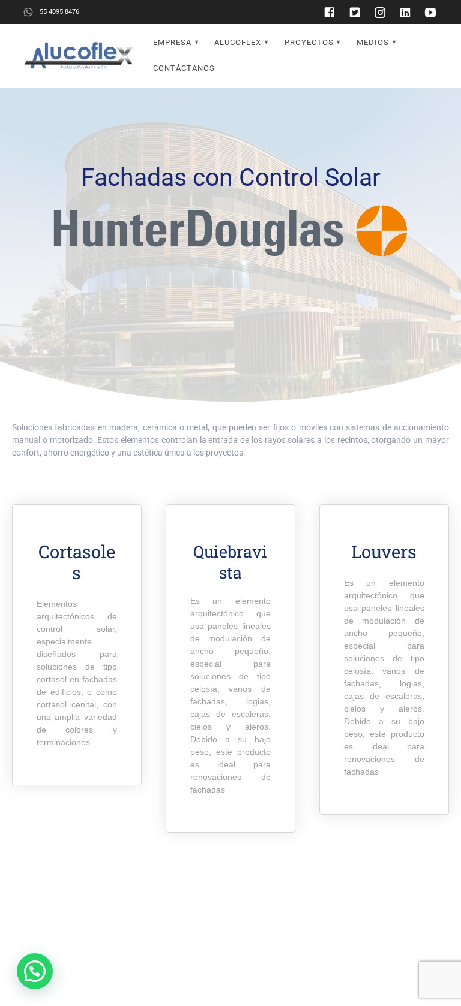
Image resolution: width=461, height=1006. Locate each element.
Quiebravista (230, 562)
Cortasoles (76, 562)
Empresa (172, 42)
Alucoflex (237, 42)
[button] (35, 971)
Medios (373, 42)
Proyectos (309, 42)
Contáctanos (184, 68)
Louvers (384, 551)
